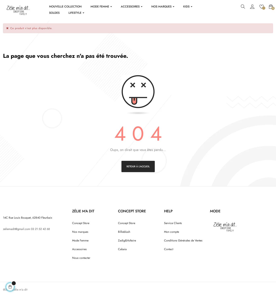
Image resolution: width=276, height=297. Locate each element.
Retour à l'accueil (138, 166)
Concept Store (80, 223)
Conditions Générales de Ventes (183, 240)
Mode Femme (80, 240)
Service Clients (173, 223)
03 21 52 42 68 (40, 229)
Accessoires (79, 249)
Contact (168, 249)
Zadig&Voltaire (127, 240)
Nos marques (80, 232)
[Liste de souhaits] (261, 6)
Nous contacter (81, 258)
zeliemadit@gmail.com (16, 229)
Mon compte (171, 232)
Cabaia (122, 249)
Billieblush (124, 232)
